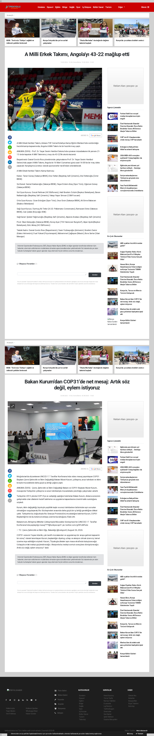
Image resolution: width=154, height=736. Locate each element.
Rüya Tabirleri (133, 703)
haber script (99, 731)
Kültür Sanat (98, 7)
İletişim (60, 713)
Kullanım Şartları (32, 708)
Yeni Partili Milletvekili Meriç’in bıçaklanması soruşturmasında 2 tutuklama (131, 188)
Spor (78, 7)
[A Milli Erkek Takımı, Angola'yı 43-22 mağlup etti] (55, 99)
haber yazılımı (60, 731)
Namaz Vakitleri (109, 701)
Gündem (41, 7)
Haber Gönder (31, 714)
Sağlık (71, 7)
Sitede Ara (132, 696)
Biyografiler (132, 701)
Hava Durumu (109, 696)
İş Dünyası (86, 7)
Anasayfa (10, 15)
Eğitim (57, 7)
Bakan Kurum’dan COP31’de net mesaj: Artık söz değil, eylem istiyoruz (131, 301)
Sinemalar (107, 711)
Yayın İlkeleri (10, 711)
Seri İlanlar (108, 714)
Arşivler (61, 704)
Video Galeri (62, 695)
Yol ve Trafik (108, 698)
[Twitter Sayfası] (11, 700)
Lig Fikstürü (108, 706)
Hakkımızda (10, 708)
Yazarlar (60, 700)
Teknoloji (82, 719)
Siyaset (50, 7)
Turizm (108, 7)
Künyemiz (62, 708)
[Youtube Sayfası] (19, 700)
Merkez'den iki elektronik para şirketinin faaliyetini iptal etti (131, 311)
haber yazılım (89, 731)
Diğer (120, 7)
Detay (130, 734)
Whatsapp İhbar (32, 711)
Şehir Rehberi (109, 717)
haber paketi (70, 731)
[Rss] (28, 700)
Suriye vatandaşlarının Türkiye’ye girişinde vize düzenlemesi (129, 178)
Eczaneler (107, 703)
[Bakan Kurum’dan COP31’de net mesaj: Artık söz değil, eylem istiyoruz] (55, 433)
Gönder (95, 275)
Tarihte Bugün (109, 709)
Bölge (64, 7)
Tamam (140, 734)
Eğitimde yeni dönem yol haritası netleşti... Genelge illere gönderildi (130, 168)
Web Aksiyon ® (141, 731)
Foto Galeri (62, 691)
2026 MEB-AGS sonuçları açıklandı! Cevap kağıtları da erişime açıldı (131, 158)
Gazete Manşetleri (110, 719)
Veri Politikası (11, 714)
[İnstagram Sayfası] (15, 700)
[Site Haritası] (32, 700)
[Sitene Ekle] (36, 700)
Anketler (131, 698)
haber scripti (79, 731)
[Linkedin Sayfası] (24, 700)
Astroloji (131, 706)
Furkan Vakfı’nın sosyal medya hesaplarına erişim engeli (130, 116)
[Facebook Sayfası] (7, 700)
